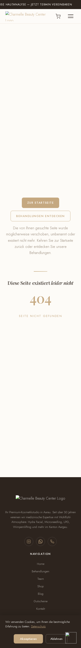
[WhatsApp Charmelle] (40, 541)
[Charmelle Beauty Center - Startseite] (27, 16)
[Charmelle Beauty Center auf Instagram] (28, 541)
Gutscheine (40, 601)
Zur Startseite (40, 203)
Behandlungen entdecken (40, 216)
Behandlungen (40, 571)
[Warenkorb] (58, 16)
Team (40, 579)
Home (40, 564)
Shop (40, 586)
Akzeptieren (28, 639)
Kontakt (40, 609)
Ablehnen (56, 639)
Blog (40, 594)
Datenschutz (38, 626)
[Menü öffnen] (71, 16)
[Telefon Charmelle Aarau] (52, 541)
